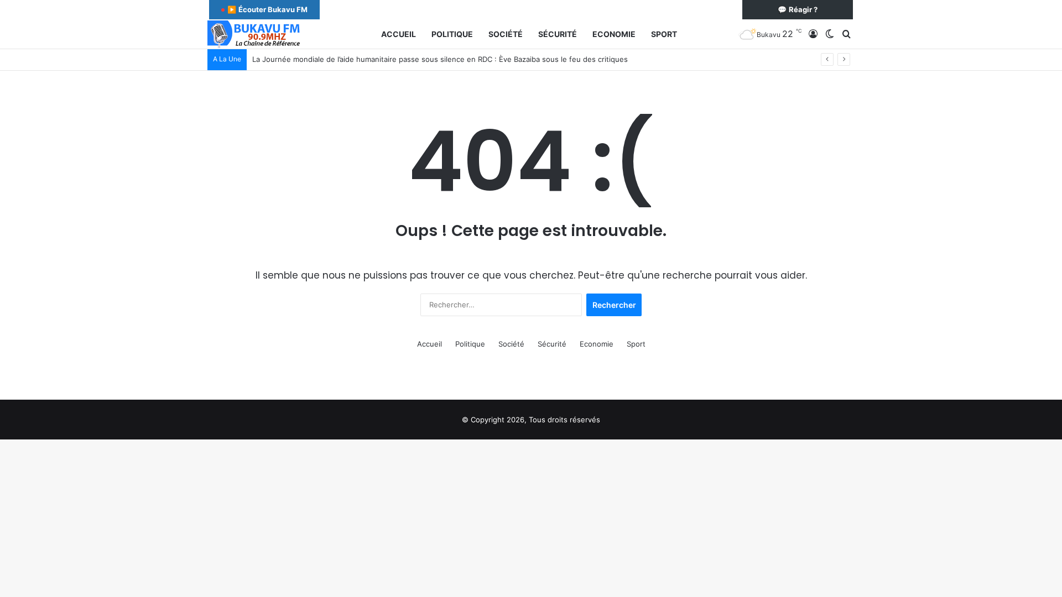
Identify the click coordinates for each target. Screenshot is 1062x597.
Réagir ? (798, 9)
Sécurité (557, 34)
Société (505, 34)
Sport (664, 34)
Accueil (398, 34)
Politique (452, 34)
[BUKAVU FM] (254, 34)
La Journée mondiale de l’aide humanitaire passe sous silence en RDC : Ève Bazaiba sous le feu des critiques (440, 59)
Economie (614, 34)
